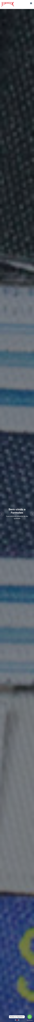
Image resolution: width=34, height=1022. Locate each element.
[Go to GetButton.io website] (30, 1020)
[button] (1, 514)
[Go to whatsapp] (29, 1017)
